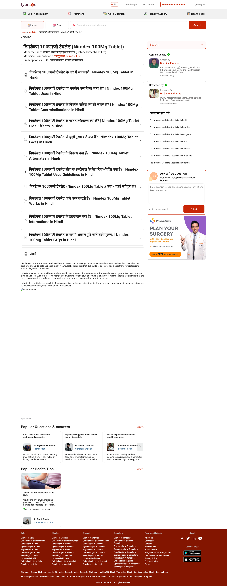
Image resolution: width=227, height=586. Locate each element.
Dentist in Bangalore (123, 538)
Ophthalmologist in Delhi (31, 561)
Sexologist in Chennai (92, 564)
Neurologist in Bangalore (124, 558)
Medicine (33, 32)
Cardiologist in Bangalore (125, 546)
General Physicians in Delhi (33, 541)
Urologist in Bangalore (123, 561)
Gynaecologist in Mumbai (63, 546)
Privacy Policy (151, 558)
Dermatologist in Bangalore (126, 555)
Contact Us (149, 541)
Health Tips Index (118, 572)
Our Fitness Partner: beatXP (157, 555)
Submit (194, 209)
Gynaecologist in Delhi (30, 546)
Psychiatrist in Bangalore (125, 552)
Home (24, 32)
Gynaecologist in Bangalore (126, 549)
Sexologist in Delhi (29, 564)
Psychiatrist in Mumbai (62, 549)
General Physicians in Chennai (96, 541)
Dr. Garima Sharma (170, 93)
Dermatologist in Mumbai (63, 552)
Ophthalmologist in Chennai (95, 561)
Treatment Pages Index (117, 576)
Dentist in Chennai (91, 538)
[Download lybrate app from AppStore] (192, 561)
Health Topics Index (29, 576)
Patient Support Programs (141, 576)
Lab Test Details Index (96, 576)
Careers (148, 544)
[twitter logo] (188, 539)
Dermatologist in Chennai (94, 552)
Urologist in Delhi (28, 558)
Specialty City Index (88, 572)
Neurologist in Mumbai (62, 555)
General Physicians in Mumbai (65, 541)
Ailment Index (62, 576)
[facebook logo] (182, 539)
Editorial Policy (151, 561)
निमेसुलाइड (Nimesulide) (68, 56)
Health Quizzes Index (158, 572)
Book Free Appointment (173, 4)
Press (147, 564)
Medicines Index (47, 576)
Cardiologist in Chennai (93, 544)
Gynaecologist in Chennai (94, 546)
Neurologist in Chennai (93, 555)
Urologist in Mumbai (60, 558)
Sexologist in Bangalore (124, 566)
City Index (25, 572)
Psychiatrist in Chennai (93, 549)
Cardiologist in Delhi (29, 544)
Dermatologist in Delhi (30, 552)
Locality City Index (56, 572)
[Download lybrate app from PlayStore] (192, 555)
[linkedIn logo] (194, 539)
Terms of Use (151, 549)
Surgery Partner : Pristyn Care (158, 552)
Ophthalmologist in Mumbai (64, 561)
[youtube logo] (200, 539)
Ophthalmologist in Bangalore (127, 564)
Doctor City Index (38, 572)
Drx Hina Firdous (169, 63)
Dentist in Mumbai (60, 538)
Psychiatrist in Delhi (29, 549)
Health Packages (77, 576)
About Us (149, 538)
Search (197, 25)
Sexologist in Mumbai (61, 564)
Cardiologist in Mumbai (62, 544)
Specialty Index (72, 572)
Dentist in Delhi (27, 538)
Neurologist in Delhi (29, 555)
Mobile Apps (150, 546)
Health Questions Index (137, 572)
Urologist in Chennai (91, 558)
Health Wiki (104, 572)
